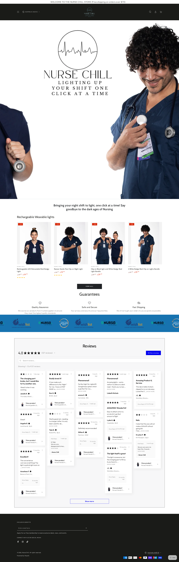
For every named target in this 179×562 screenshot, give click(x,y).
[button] (150, 12)
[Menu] (18, 12)
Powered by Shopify (23, 555)
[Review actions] (42, 373)
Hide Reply (54, 438)
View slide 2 (92, 195)
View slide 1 (86, 195)
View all (89, 286)
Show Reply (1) (84, 404)
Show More (61, 389)
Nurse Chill (25, 552)
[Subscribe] (87, 528)
